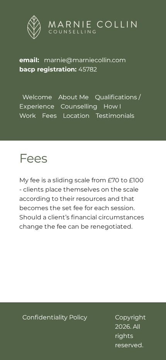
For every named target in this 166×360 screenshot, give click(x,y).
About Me (73, 97)
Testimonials (115, 115)
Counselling (79, 106)
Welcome (37, 97)
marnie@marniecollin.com (85, 60)
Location (76, 115)
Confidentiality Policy (54, 317)
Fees (49, 115)
